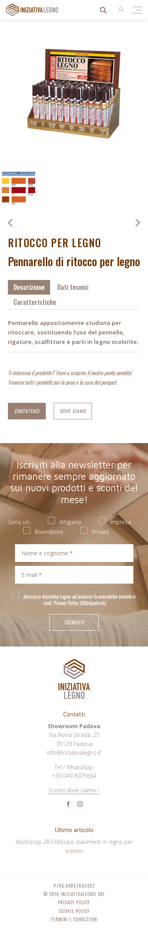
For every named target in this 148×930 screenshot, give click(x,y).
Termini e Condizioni (74, 919)
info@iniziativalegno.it (74, 752)
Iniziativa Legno (39, 10)
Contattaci (26, 411)
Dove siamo (73, 411)
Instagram (80, 804)
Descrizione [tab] (29, 287)
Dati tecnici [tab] (72, 287)
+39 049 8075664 (74, 776)
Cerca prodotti (103, 10)
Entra (121, 10)
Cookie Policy (74, 911)
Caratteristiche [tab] (34, 302)
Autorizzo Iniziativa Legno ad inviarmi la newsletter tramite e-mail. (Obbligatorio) (79, 599)
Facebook (68, 804)
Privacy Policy (65, 603)
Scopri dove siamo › (74, 790)
